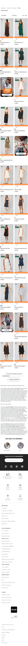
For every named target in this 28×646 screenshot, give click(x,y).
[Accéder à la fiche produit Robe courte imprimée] (21, 116)
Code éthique (5, 554)
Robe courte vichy (19, 307)
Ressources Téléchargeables (8, 521)
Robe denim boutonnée (20, 277)
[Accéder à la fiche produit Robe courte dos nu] (21, 87)
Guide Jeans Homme (6, 597)
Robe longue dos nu (5, 42)
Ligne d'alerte (5, 556)
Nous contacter (5, 577)
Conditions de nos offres (7, 624)
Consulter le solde (6, 569)
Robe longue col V (19, 42)
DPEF (3, 640)
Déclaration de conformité (8, 559)
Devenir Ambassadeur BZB (8, 513)
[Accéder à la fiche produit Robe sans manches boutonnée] (21, 234)
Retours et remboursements (8, 582)
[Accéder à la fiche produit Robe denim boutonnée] (21, 263)
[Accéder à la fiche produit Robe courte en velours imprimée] (6, 352)
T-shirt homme (5, 533)
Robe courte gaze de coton (6, 189)
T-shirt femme (5, 530)
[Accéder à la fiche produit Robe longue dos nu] (6, 28)
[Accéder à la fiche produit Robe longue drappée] (6, 57)
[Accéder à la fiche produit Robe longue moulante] (6, 116)
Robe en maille (18, 189)
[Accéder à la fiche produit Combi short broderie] (21, 204)
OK (21, 460)
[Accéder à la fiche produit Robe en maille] (21, 175)
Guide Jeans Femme (6, 600)
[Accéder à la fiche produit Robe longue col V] (21, 28)
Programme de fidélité (7, 510)
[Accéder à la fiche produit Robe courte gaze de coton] (6, 175)
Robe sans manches (5, 248)
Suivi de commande (6, 585)
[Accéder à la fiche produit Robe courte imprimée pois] (6, 263)
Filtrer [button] (4, 15)
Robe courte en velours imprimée (8, 366)
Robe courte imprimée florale (7, 160)
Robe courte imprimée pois (6, 277)
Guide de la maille (6, 602)
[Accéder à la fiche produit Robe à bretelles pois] (6, 204)
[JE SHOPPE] (6, 86)
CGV (3, 627)
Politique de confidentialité (8, 629)
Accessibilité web (6, 551)
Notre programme (6, 541)
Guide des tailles (6, 594)
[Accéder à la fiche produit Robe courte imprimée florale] (6, 146)
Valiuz (3, 637)
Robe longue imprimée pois (21, 336)
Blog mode (4, 523)
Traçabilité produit (6, 548)
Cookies (3, 635)
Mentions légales (6, 632)
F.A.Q (3, 579)
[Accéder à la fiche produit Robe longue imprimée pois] (21, 322)
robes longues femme (9, 417)
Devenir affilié (5, 518)
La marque (4, 508)
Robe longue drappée (5, 72)
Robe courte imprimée (20, 130)
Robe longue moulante (5, 130)
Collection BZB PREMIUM (7, 546)
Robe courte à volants (20, 366)
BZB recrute (4, 516)
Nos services (5, 587)
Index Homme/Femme (7, 561)
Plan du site (4, 642)
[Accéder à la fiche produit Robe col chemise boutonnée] (21, 57)
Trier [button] (26, 15)
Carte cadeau (5, 567)
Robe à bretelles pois (5, 219)
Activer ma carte (6, 572)
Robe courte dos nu (19, 101)
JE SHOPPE (6, 94)
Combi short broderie (19, 219)
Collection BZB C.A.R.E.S (7, 543)
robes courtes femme (11, 418)
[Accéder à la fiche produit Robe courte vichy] (21, 293)
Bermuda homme (6, 536)
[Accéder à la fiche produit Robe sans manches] (6, 234)
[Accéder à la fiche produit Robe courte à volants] (21, 352)
